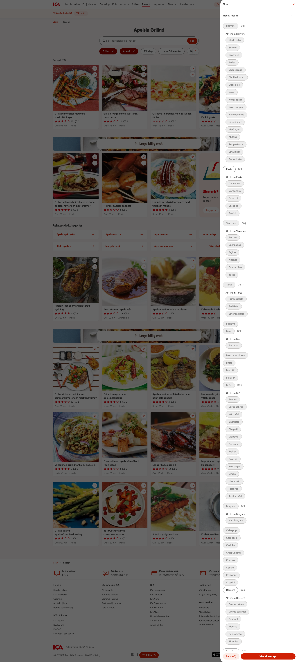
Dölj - (244, 25)
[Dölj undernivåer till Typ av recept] (292, 16)
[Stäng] (294, 4)
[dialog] (259, 331)
